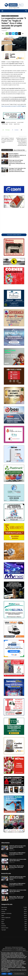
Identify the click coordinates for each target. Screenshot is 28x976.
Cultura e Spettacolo (4, 163)
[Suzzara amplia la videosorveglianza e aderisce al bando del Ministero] (4, 155)
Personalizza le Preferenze (19, 973)
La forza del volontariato (14, 15)
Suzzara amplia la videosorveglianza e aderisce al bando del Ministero (17, 155)
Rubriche (7, 15)
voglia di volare (17, 124)
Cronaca (3, 157)
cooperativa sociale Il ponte (11, 122)
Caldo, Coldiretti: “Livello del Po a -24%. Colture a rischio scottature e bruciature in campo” (7, 140)
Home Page (7, 13)
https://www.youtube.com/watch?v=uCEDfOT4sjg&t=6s (13, 106)
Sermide (10, 124)
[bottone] (14, 234)
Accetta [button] (4, 973)
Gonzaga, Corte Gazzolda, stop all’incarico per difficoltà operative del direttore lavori (17, 170)
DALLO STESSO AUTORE (19, 150)
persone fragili (5, 124)
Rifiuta (10, 973)
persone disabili (20, 122)
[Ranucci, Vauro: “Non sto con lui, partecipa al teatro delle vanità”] (4, 867)
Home (2, 13)
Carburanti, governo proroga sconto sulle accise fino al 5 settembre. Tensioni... (17, 847)
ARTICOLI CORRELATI (7, 150)
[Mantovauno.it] (14, 5)
